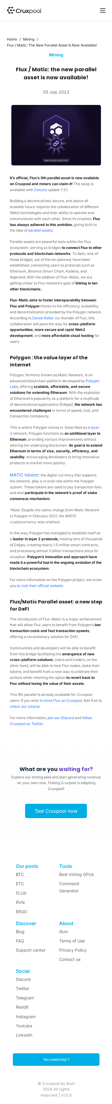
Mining (56, 54)
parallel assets (40, 230)
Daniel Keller (42, 318)
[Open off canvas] (102, 10)
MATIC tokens (24, 474)
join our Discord (60, 718)
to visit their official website (40, 585)
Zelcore (40, 190)
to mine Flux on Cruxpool (61, 700)
